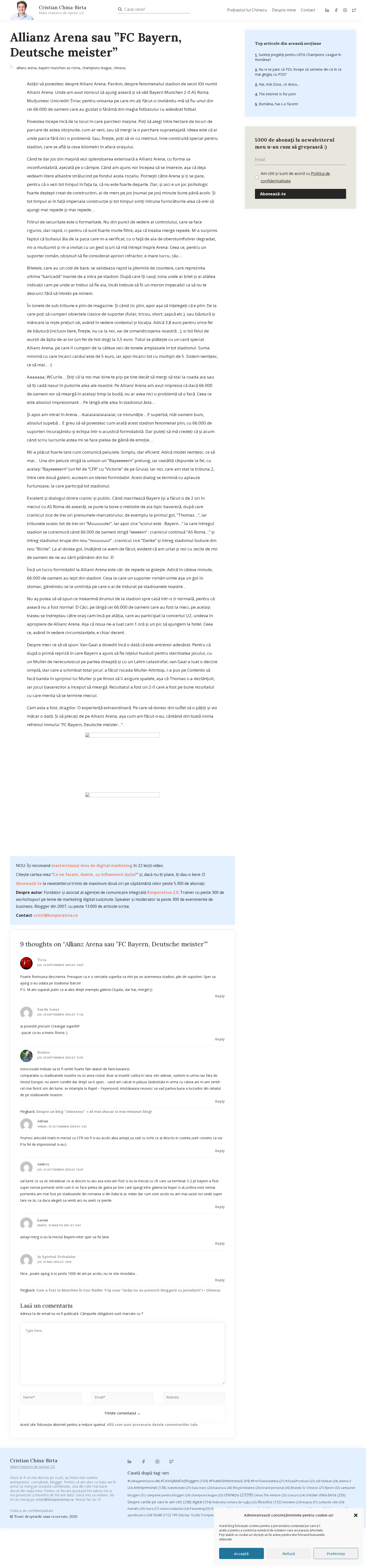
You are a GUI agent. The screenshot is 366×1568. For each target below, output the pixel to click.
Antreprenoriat (150, 1487)
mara (152, 1509)
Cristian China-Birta (62, 9)
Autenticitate (179, 1488)
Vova (41, 960)
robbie (43, 1052)
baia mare (202, 1488)
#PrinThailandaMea (267, 1481)
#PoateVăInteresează (229, 1481)
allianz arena (26, 67)
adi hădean (327, 1481)
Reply (220, 996)
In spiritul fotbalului (56, 1256)
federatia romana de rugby (234, 1502)
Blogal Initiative (247, 1488)
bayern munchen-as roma (59, 67)
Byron (332, 1488)
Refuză (289, 1553)
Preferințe (336, 1553)
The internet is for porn (277, 94)
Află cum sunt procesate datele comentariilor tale (152, 1424)
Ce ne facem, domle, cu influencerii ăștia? (95, 874)
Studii (162, 1515)
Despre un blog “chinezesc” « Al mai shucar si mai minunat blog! (94, 1111)
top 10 (192, 1515)
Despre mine (284, 9)
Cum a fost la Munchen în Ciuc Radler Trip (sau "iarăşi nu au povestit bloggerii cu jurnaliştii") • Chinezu (128, 1290)
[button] (355, 1515)
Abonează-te (29, 883)
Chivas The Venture (270, 1495)
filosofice (270, 1502)
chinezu (120, 67)
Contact (308, 9)
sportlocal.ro (139, 1515)
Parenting (200, 1508)
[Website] (194, 1398)
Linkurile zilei (331, 1502)
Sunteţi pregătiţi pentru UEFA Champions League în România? (298, 57)
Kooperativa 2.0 (162, 892)
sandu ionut (48, 1009)
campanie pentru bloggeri (168, 1495)
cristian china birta (326, 1494)
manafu (136, 1509)
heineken (292, 1502)
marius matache (174, 1509)
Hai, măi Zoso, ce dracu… (279, 84)
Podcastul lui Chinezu (247, 9)
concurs (296, 1495)
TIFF (177, 1515)
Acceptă (241, 1553)
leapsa (310, 1502)
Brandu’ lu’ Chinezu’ (307, 1488)
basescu (222, 1487)
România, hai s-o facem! (278, 104)
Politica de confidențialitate (32, 1510)
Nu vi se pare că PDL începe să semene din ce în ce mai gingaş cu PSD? (298, 72)
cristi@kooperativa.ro (56, 915)
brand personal (276, 1488)
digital (201, 1502)
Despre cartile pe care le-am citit (159, 1501)
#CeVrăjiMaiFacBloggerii (184, 1480)
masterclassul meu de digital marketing (91, 865)
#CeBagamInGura (143, 1481)
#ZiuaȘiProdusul (300, 1481)
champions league (97, 67)
